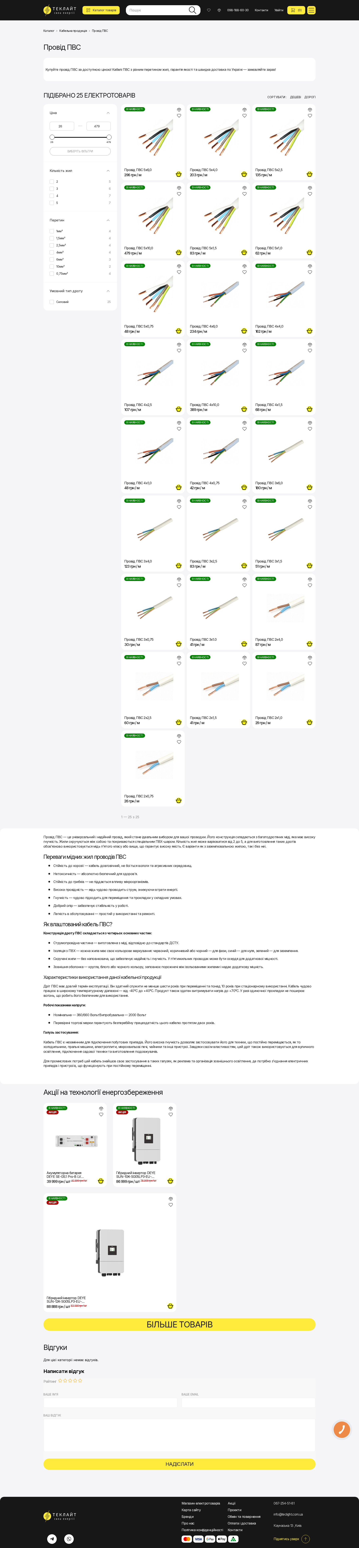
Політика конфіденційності (202, 1530)
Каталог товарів (104, 10)
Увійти (278, 10)
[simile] (179, 109)
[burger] (311, 10)
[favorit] (179, 115)
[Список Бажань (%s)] (209, 10)
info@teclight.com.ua (288, 1514)
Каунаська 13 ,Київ (287, 1525)
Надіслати (179, 1464)
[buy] (179, 174)
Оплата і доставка (242, 1523)
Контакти (261, 10)
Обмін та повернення (244, 1516)
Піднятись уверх (286, 1539)
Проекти (234, 1510)
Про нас (188, 1523)
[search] (192, 10)
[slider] (52, 137)
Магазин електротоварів (201, 1503)
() (300, 10)
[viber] (69, 1539)
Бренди (187, 1516)
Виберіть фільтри (80, 151)
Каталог (48, 30)
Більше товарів (179, 1324)
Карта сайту (191, 1510)
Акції (232, 1503)
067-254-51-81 (284, 1503)
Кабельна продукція (73, 30)
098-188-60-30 (238, 10)
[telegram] (52, 1539)
